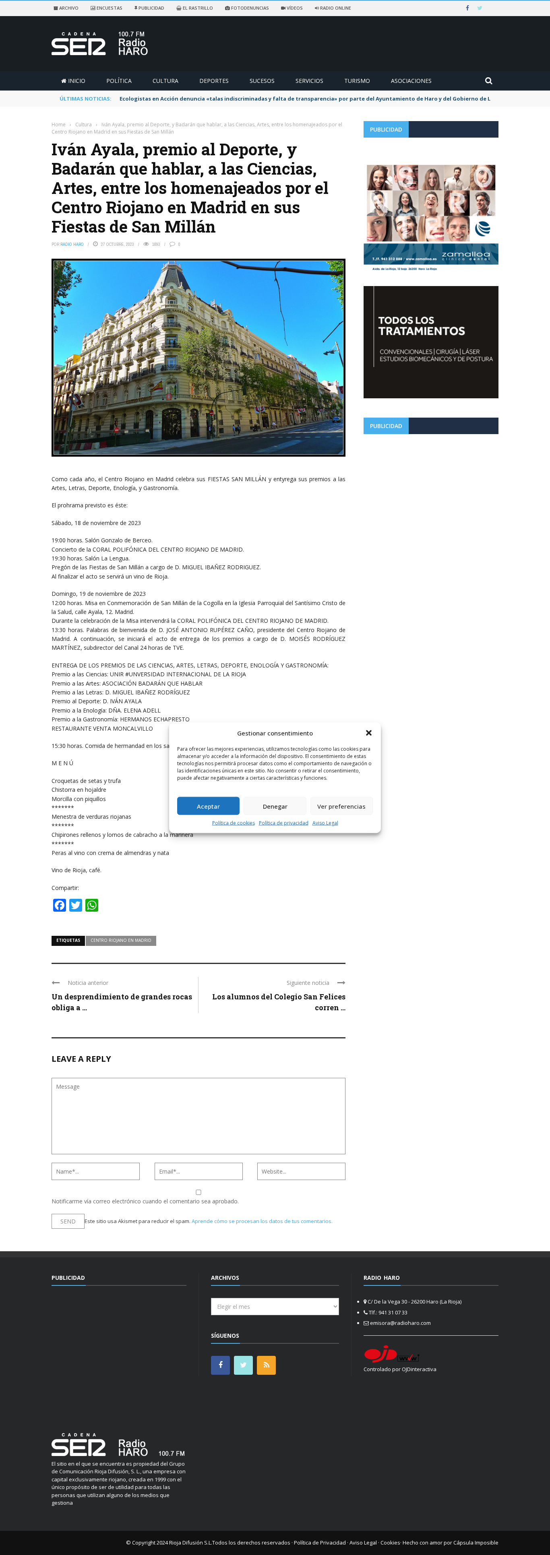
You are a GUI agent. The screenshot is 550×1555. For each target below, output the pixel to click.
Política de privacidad (283, 823)
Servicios (309, 80)
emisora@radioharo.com (400, 1322)
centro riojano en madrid (121, 940)
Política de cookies (233, 823)
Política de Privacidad (320, 1542)
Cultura (165, 80)
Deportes (214, 80)
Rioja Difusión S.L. (190, 1542)
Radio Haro (72, 244)
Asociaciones (411, 80)
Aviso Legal (325, 823)
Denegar (275, 806)
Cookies (390, 1542)
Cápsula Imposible (475, 1542)
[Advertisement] (431, 496)
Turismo (357, 80)
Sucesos (262, 80)
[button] (369, 733)
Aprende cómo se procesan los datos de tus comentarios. (262, 1221)
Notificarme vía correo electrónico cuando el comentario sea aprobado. (145, 1201)
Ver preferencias (341, 806)
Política (119, 80)
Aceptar (208, 806)
